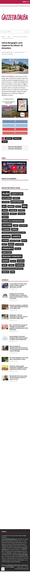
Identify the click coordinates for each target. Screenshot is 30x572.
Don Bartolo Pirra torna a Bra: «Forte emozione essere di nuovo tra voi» (18, 377)
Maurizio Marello (15, 240)
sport (4, 265)
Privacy (26, 567)
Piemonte (7, 248)
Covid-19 (5, 217)
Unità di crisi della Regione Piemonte (12, 268)
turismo (20, 265)
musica (11, 244)
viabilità (5, 272)
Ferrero (14, 229)
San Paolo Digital (13, 554)
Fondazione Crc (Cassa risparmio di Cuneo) (13, 232)
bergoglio (17, 138)
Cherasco (21, 210)
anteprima (5, 202)
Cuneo (16, 225)
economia (6, 229)
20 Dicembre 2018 (7, 52)
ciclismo (5, 213)
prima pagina (6, 252)
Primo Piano (21, 52)
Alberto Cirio (16, 194)
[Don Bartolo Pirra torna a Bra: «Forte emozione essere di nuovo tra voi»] (5, 379)
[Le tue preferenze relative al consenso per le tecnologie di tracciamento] (2, 569)
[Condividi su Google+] (15, 133)
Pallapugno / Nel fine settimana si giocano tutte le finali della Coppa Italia (18, 316)
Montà (4, 244)
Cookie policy (20, 567)
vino (12, 272)
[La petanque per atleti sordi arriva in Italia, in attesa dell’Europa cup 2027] (5, 287)
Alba (5, 193)
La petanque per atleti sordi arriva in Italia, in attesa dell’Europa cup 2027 (18, 285)
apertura (8, 138)
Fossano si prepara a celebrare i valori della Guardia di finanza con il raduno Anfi (19, 306)
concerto (13, 213)
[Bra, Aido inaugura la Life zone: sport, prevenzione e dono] (5, 361)
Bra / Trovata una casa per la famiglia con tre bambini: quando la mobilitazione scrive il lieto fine (19, 327)
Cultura (6, 225)
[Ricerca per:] (15, 31)
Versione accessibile (7, 54)
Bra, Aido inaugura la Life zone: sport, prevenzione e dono (19, 358)
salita (4, 141)
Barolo (18, 206)
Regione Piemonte (12, 256)
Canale (4, 210)
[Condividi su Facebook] (15, 121)
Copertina (21, 213)
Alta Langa (6, 198)
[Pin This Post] (15, 129)
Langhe (16, 236)
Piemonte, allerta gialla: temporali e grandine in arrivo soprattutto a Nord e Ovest (19, 367)
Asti (4, 206)
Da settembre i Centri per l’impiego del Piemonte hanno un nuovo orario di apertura (19, 338)
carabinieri (13, 210)
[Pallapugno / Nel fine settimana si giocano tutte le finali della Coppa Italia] (5, 318)
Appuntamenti (17, 202)
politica (17, 248)
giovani (6, 236)
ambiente (16, 198)
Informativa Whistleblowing (21, 568)
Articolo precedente (15, 147)
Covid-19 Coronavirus (12, 221)
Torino (11, 265)
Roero (5, 261)
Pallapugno (19, 244)
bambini (11, 206)
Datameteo (23, 225)
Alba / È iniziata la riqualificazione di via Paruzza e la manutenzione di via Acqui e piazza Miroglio (19, 348)
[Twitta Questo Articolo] (15, 125)
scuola (21, 261)
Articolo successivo (15, 149)
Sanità (13, 261)
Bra (16, 52)
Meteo (24, 240)
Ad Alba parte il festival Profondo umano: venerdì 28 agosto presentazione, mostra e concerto (19, 296)
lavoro (5, 241)
